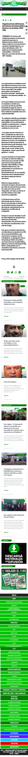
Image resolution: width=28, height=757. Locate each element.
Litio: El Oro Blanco (10, 382)
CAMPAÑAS (5, 540)
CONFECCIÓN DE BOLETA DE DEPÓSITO (14, 730)
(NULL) (3, 14)
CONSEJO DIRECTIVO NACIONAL (14, 602)
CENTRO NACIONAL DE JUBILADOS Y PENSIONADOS (14, 609)
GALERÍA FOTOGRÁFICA (14, 719)
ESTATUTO (14, 605)
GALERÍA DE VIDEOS (14, 716)
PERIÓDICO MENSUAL (14, 706)
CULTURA (14, 676)
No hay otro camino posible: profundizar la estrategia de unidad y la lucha (13, 302)
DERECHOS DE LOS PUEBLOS (14, 683)
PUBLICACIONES (14, 712)
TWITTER (14, 740)
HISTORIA (14, 612)
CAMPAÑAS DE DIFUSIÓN (14, 709)
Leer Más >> (6, 316)
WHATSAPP (14, 747)
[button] (1, 8)
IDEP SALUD (14, 633)
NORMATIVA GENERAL (14, 652)
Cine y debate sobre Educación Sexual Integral (14, 516)
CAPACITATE (14, 662)
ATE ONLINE (14, 726)
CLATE (14, 643)
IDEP (14, 630)
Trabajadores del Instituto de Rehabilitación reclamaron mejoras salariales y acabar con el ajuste (13, 472)
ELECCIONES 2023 (14, 619)
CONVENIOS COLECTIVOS (14, 656)
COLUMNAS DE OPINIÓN (14, 702)
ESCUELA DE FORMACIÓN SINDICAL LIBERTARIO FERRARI (14, 646)
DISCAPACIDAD (14, 686)
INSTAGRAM (14, 736)
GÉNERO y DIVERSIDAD (14, 673)
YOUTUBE (14, 743)
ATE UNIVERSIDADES (14, 626)
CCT (14, 648)
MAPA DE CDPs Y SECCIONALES (14, 693)
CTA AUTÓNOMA (14, 640)
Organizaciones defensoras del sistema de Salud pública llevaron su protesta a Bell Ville (13, 27)
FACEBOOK (14, 733)
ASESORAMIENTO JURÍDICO (14, 680)
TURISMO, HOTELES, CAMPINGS (14, 690)
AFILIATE (14, 696)
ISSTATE (14, 636)
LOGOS (14, 616)
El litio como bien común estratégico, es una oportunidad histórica (12, 343)
